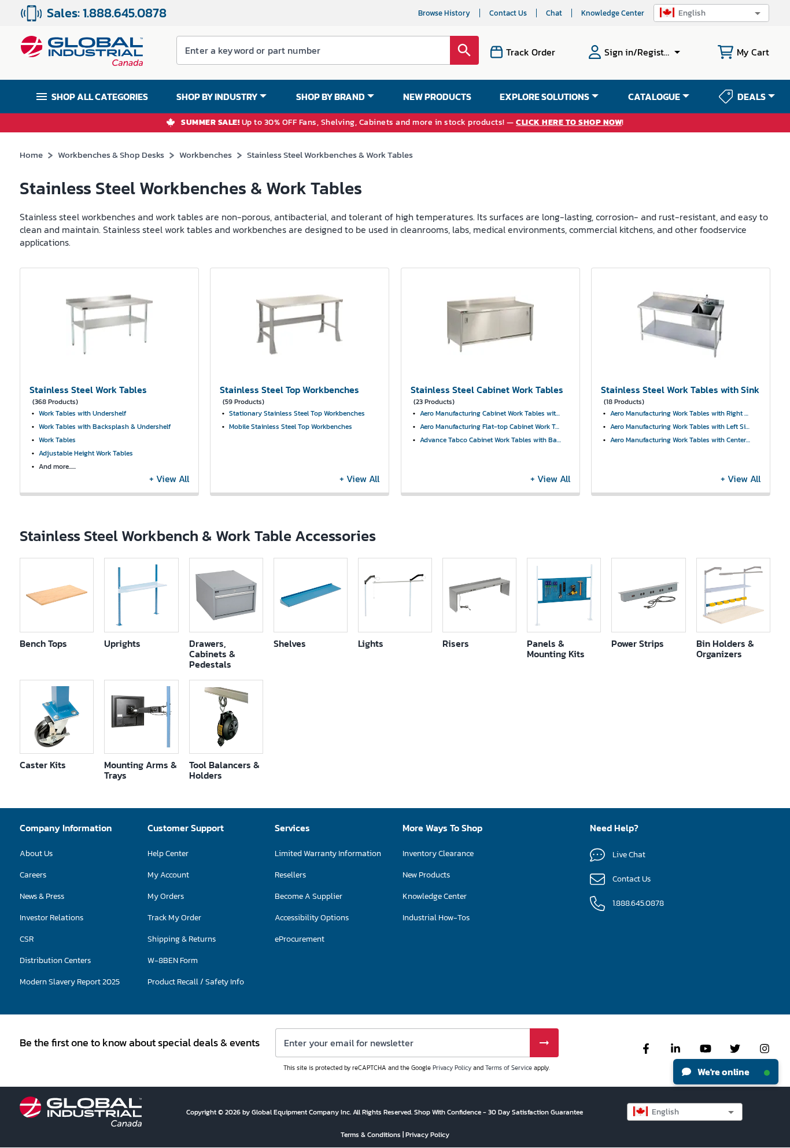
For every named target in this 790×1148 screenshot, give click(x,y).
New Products (426, 875)
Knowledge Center (612, 13)
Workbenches (205, 154)
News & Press (42, 896)
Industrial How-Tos (436, 918)
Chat (554, 13)
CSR (27, 939)
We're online (723, 1072)
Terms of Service (508, 1067)
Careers (33, 875)
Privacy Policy (452, 1067)
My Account (168, 875)
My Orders (165, 896)
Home (31, 154)
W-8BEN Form (172, 960)
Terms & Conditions (372, 1135)
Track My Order (174, 918)
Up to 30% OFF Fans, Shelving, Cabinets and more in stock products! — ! (402, 123)
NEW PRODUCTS (437, 96)
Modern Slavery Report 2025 (70, 982)
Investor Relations (51, 918)
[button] (711, 13)
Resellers (290, 875)
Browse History (444, 13)
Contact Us (508, 13)
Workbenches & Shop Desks (111, 154)
